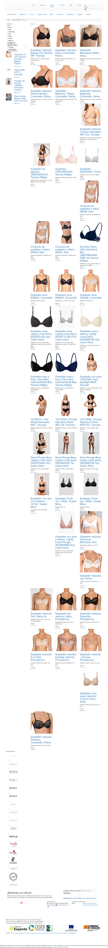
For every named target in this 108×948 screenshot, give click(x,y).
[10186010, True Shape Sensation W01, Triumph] (42, 405)
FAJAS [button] (32, 14)
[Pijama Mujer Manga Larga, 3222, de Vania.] (9, 96)
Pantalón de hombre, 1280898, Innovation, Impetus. (19, 85)
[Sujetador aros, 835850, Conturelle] (42, 281)
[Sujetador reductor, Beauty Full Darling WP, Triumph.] (42, 36)
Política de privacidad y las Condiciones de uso (83, 898)
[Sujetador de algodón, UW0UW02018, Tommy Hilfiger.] (42, 154)
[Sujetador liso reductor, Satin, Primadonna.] (66, 599)
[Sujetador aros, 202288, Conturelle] (91, 281)
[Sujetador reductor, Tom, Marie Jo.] (42, 599)
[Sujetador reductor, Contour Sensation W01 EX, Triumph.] (91, 115)
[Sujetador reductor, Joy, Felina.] (91, 561)
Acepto (54, 947)
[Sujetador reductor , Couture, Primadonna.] (91, 640)
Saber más (17, 66)
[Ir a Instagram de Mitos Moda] (48, 906)
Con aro (24, 20)
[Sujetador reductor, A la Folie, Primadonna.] (42, 640)
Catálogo (42, 5)
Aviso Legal (15, 933)
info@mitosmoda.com (63, 905)
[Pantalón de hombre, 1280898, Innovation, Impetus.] (9, 81)
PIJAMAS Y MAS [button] (41, 14)
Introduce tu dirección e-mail (71, 891)
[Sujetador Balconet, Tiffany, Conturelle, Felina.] (66, 76)
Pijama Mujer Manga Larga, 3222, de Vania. (21, 98)
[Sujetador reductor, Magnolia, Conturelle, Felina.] (91, 76)
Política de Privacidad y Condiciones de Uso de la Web (33, 933)
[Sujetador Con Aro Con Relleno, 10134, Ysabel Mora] (42, 484)
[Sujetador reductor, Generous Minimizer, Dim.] (91, 522)
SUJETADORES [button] (11, 14)
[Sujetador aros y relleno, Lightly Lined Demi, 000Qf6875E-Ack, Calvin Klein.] (91, 317)
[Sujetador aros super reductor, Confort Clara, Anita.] (91, 679)
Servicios (61, 5)
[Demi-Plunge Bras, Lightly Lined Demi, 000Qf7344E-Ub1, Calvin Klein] (42, 443)
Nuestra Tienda (52, 6)
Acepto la (80, 898)
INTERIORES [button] (70, 14)
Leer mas (33, 64)
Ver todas (9, 43)
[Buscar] (84, 5)
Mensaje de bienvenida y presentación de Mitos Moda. (90, 904)
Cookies (65, 933)
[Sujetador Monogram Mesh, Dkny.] (91, 36)
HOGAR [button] (88, 14)
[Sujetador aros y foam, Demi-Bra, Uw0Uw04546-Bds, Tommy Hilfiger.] (42, 362)
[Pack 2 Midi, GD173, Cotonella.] (9, 70)
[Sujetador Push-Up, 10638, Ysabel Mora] (91, 484)
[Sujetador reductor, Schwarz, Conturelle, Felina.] (42, 722)
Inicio (33, 5)
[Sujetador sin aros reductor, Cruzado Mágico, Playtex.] (9, 54)
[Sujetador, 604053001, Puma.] (91, 154)
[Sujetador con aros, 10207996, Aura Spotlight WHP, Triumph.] (91, 362)
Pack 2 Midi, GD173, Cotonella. (19, 72)
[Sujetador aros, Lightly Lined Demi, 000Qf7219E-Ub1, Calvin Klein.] (42, 317)
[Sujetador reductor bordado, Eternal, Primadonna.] (66, 640)
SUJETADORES (16, 20)
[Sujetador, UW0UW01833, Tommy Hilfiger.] (66, 154)
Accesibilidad (72, 933)
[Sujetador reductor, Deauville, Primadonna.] (91, 599)
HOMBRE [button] (80, 14)
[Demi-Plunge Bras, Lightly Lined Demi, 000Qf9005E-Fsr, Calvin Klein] (66, 443)
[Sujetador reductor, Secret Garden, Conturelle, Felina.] (42, 76)
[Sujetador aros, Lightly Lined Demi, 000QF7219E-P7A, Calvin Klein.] (66, 317)
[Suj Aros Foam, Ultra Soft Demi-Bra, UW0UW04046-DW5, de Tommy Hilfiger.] (91, 232)
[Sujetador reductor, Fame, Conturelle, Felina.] (66, 36)
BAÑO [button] (51, 14)
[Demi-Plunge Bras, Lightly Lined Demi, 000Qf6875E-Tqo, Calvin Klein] (91, 443)
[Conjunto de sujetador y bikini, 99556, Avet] (66, 232)
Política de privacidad (62, 947)
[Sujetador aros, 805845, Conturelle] (66, 281)
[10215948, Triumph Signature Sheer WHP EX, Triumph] (91, 405)
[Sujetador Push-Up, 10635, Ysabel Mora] (66, 484)
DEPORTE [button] (60, 14)
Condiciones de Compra (55, 933)
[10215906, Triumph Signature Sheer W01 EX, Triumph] (66, 405)
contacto (79, 5)
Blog (71, 5)
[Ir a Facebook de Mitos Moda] (47, 906)
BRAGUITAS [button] (22, 14)
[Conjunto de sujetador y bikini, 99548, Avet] (91, 192)
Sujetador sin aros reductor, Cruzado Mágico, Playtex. (20, 59)
